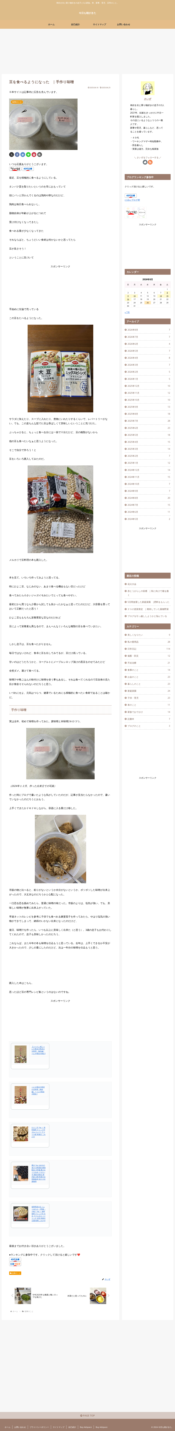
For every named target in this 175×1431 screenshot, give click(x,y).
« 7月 (127, 312)
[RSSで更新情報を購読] (150, 162)
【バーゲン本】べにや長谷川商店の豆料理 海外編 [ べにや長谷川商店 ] (39, 1050)
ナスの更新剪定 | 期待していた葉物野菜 (148, 609)
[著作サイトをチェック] (145, 162)
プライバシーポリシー (39, 1427)
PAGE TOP (88, 1415)
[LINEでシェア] (28, 154)
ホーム (7, 1427)
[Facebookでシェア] (17, 154)
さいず (147, 99)
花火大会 (132, 584)
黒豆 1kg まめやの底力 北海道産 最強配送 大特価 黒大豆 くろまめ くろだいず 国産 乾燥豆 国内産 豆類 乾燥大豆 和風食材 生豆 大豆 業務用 (39, 1173)
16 (128, 299)
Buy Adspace (86, 1427)
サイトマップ (58, 1427)
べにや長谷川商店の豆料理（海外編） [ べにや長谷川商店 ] (38, 1090)
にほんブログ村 (132, 199)
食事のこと (16, 1273)
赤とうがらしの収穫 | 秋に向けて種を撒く (148, 593)
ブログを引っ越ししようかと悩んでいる (147, 616)
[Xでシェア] (11, 154)
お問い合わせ (20, 1427)
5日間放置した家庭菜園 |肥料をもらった (148, 601)
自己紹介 (72, 1427)
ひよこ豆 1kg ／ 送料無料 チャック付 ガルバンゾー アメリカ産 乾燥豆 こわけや (39, 1132)
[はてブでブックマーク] (22, 154)
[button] (39, 154)
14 (161, 296)
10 (134, 296)
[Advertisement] (84, 50)
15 (167, 296)
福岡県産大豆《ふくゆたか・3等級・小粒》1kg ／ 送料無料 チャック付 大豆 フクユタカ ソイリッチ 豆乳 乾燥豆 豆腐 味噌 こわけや (39, 1214)
